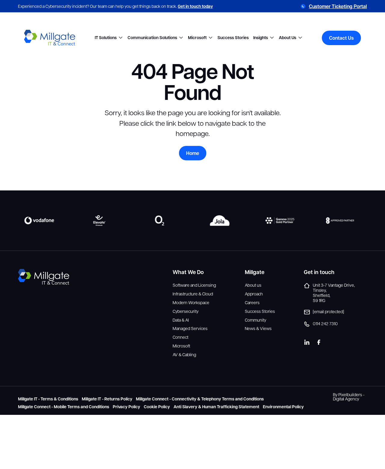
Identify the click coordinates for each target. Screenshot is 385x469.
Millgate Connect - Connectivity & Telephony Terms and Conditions (200, 399)
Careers (252, 302)
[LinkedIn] (307, 342)
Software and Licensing (194, 285)
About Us (287, 37)
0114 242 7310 (325, 323)
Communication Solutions (152, 37)
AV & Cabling (184, 354)
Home (192, 153)
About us (253, 285)
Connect (180, 337)
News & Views (258, 328)
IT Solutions (106, 37)
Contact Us (341, 38)
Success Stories (233, 37)
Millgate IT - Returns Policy (107, 399)
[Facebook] (319, 342)
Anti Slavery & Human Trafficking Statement (216, 407)
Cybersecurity (186, 311)
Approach (254, 293)
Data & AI (181, 319)
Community (255, 319)
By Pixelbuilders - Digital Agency (349, 396)
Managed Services (190, 328)
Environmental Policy (283, 407)
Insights (260, 37)
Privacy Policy (126, 407)
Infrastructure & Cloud (193, 293)
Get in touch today (195, 6)
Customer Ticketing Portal (338, 6)
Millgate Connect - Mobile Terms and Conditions (63, 407)
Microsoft (197, 37)
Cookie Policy (157, 407)
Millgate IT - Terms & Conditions (48, 399)
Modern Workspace (191, 302)
